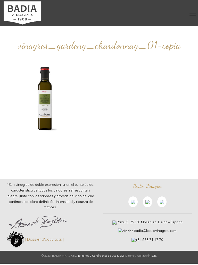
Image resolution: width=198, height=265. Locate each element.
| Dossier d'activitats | (44, 239)
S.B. (154, 255)
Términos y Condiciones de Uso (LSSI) (101, 255)
